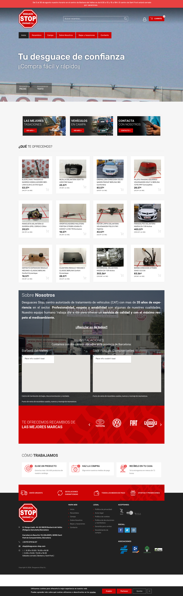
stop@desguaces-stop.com (33, 546)
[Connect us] (120, 530)
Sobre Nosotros (66, 35)
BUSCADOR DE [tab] (24, 88)
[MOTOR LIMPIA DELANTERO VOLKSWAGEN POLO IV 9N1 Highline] (110, 213)
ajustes (93, 592)
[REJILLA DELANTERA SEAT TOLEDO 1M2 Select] (72, 169)
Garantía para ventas (103, 526)
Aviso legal (99, 513)
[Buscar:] (95, 19)
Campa (50, 35)
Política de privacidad (103, 509)
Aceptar (109, 591)
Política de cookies (102, 517)
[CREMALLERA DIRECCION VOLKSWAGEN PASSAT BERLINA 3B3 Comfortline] (110, 169)
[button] (89, 424)
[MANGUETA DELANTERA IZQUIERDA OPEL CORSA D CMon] (35, 213)
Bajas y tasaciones (87, 35)
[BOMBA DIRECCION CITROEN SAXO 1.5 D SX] (147, 257)
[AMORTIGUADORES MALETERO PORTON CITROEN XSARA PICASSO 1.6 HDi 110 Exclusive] (72, 213)
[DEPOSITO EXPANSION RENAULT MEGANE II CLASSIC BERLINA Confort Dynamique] (35, 257)
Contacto (105, 35)
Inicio (23, 35)
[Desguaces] (28, 18)
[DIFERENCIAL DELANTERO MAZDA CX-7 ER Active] (110, 257)
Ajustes (139, 591)
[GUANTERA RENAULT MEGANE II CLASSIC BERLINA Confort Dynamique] (72, 257)
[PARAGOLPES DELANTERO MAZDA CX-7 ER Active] (147, 213)
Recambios (36, 35)
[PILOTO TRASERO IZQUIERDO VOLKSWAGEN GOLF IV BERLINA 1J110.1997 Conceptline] (147, 169)
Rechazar (124, 591)
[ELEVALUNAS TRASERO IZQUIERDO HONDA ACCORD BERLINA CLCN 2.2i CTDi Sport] (35, 169)
